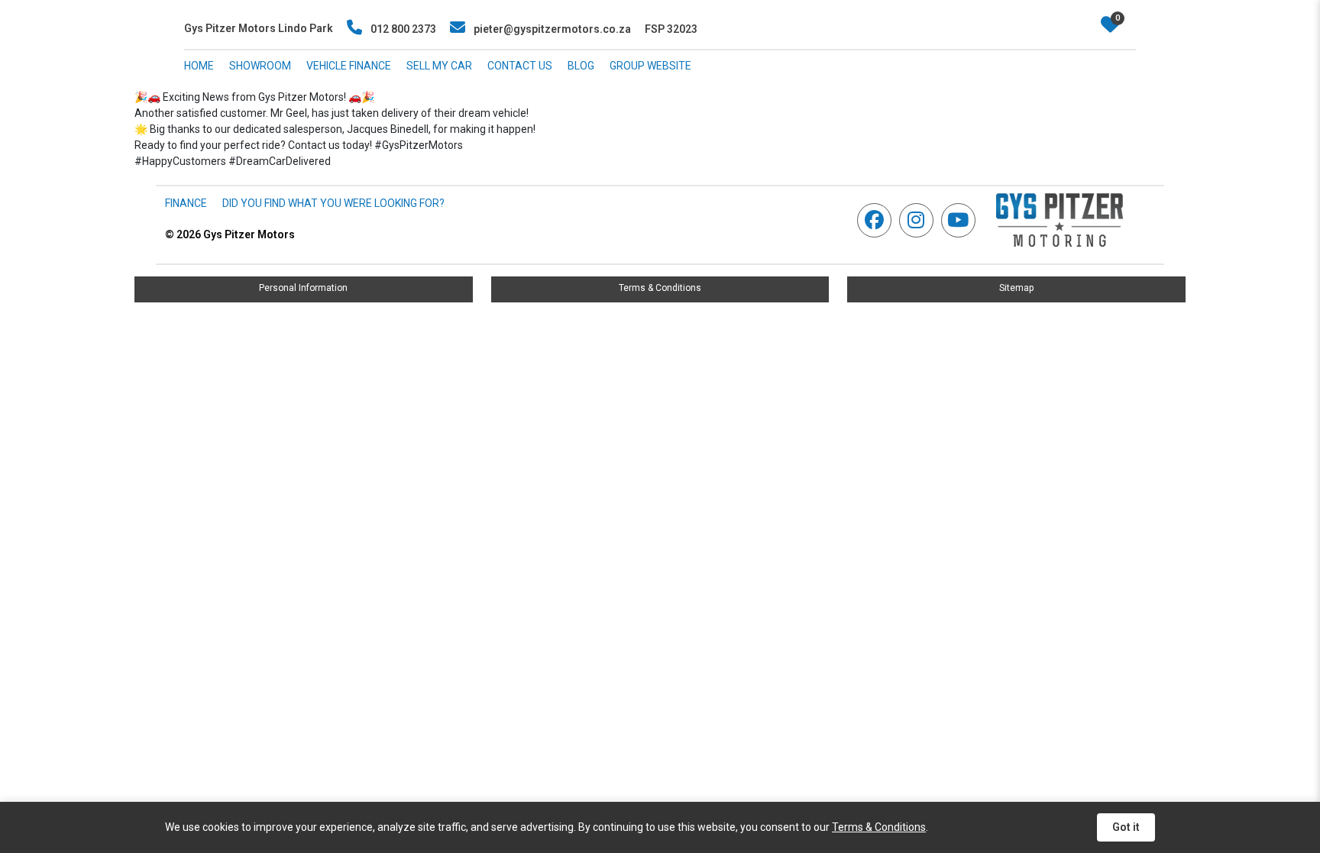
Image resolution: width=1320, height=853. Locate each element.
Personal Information (303, 288)
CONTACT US (519, 66)
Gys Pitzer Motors (230, 234)
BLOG (581, 66)
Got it (1126, 827)
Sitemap (1016, 288)
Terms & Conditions (660, 288)
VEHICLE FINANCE (348, 66)
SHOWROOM (260, 66)
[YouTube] (962, 220)
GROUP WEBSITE (650, 66)
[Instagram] (920, 220)
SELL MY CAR (439, 66)
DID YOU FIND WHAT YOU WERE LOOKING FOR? (333, 203)
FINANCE (186, 203)
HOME (199, 66)
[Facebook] (878, 220)
